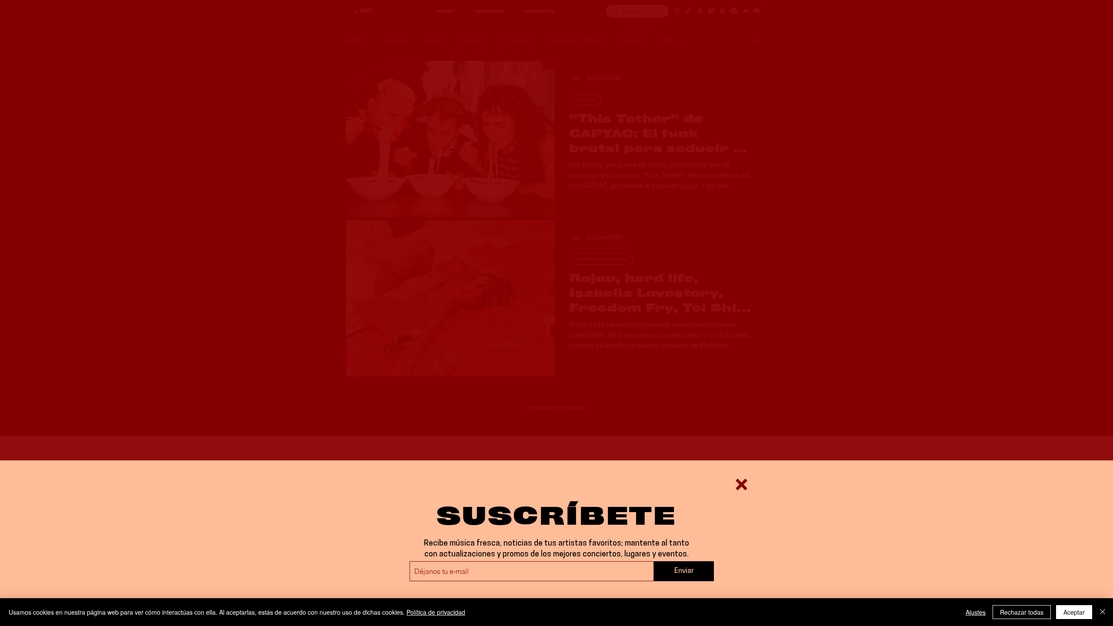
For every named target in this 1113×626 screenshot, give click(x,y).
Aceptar (1074, 612)
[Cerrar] (1102, 612)
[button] (741, 484)
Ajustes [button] (976, 612)
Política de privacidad (436, 612)
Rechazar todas (1021, 612)
